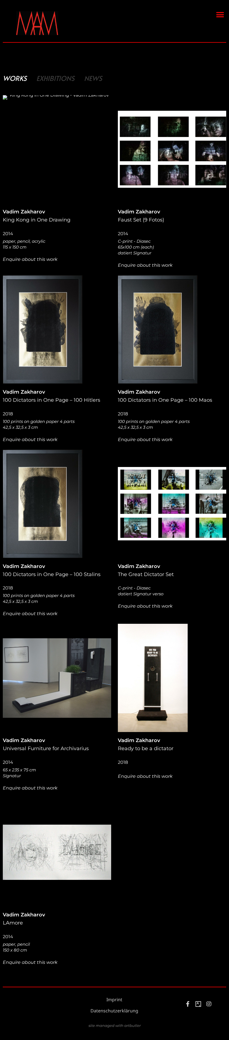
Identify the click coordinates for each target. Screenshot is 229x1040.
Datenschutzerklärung (114, 1011)
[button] (220, 14)
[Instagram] (209, 1004)
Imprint (114, 999)
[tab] (15, 78)
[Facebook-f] (188, 1004)
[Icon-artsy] (198, 1004)
